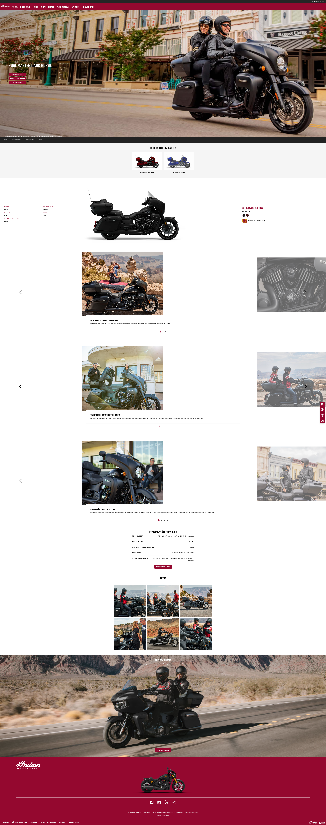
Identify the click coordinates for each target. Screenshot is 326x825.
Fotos (40, 140)
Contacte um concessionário (17, 79)
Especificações (30, 140)
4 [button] (167, 520)
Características (16, 140)
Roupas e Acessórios (47, 7)
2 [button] (163, 331)
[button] (21, 292)
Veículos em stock (88, 7)
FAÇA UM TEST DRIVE (17, 75)
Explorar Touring (163, 750)
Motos (36, 7)
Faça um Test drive (63, 7)
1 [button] (160, 331)
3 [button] (166, 331)
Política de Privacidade (163, 815)
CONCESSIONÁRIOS (25, 7)
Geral (5, 140)
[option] (163, 290)
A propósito (75, 7)
